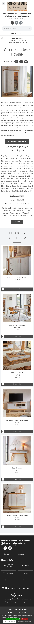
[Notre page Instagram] (21, 23)
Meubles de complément (18, 40)
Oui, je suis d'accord (13, 619)
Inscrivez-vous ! (25, 588)
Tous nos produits (17, 38)
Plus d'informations (9, 621)
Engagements (25, 602)
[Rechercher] (30, 28)
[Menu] (3, 3)
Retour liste (9, 61)
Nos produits (16, 33)
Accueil (9, 609)
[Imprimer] (16, 61)
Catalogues (14, 602)
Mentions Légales (21, 609)
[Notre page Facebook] (16, 23)
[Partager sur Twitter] (26, 61)
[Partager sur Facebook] (21, 61)
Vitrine (25, 42)
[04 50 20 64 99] (12, 23)
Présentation (6, 554)
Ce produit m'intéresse (18, 141)
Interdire (24, 619)
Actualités (21, 554)
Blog (6, 602)
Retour (17, 221)
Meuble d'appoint (15, 42)
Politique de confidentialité (17, 613)
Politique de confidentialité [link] (24, 621)
